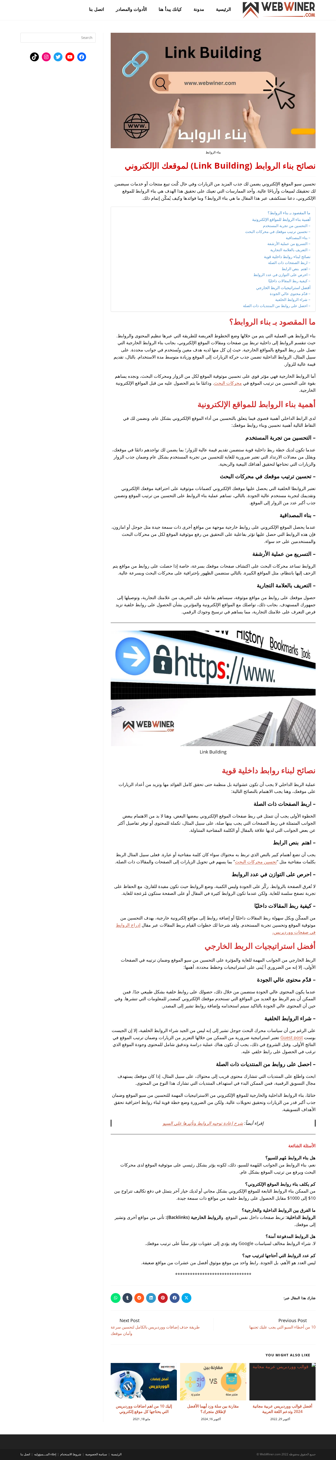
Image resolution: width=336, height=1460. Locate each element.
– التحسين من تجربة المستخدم (286, 225)
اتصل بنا (25, 1454)
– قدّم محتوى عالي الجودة (289, 293)
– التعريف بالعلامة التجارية (289, 249)
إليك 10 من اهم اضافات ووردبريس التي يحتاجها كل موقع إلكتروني (144, 1408)
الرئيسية (116, 1454)
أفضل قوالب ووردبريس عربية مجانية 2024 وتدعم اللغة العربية (282, 1408)
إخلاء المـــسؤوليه (45, 1454)
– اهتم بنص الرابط (295, 268)
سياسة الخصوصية (96, 1454)
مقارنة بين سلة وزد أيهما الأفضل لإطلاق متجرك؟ (213, 1408)
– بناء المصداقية (298, 237)
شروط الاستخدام (70, 1454)
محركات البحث (228, 383)
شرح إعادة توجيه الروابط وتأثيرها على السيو (203, 1123)
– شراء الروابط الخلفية (292, 299)
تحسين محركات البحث (256, 862)
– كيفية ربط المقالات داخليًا (288, 280)
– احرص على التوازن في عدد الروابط (281, 274)
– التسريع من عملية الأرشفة (288, 243)
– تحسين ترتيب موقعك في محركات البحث (277, 231)
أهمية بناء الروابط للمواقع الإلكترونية (281, 219)
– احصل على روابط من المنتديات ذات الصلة (276, 305)
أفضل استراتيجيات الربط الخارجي (282, 287)
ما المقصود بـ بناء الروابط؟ (288, 212)
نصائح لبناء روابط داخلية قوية (286, 256)
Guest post (291, 1037)
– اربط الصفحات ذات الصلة (288, 262)
